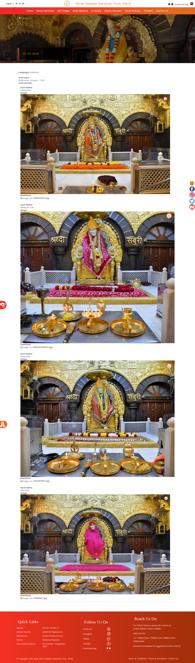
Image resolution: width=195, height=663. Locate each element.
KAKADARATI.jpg (41, 198)
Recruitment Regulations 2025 (54, 643)
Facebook (87, 629)
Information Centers (26, 643)
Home (30, 10)
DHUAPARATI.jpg (41, 481)
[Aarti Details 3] (97, 418)
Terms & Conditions (137, 659)
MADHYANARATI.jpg (42, 347)
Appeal (20, 627)
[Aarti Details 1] (97, 144)
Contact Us (162, 10)
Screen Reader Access (52, 635)
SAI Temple (63, 10)
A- (17, 3)
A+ (23, 3)
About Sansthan (45, 10)
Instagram (87, 634)
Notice (20, 639)
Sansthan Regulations (52, 631)
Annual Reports (24, 631)
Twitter (86, 639)
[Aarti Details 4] (97, 544)
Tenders (148, 10)
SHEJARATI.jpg (40, 598)
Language (24, 72)
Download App (181, 4)
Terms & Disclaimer (157, 659)
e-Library (96, 10)
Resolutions (22, 635)
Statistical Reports (50, 639)
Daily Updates (80, 10)
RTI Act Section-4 (50, 627)
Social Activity (132, 10)
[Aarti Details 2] (97, 277)
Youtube (87, 643)
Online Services (113, 10)
